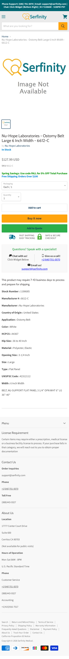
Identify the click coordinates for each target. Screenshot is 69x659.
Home (5, 36)
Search (5, 622)
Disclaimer (35, 629)
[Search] (62, 26)
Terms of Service (45, 622)
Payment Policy (50, 629)
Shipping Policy (25, 625)
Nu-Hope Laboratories (17, 146)
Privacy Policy (8, 625)
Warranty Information (45, 625)
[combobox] (30, 26)
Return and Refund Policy (23, 622)
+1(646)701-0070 (10, 489)
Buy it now (34, 218)
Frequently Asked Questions (14, 629)
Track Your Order (21, 632)
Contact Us (37, 632)
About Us (6, 632)
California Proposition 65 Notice (16, 636)
